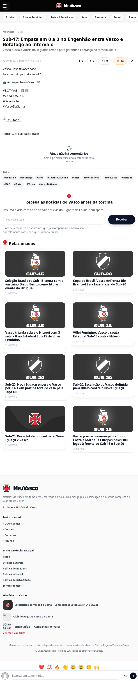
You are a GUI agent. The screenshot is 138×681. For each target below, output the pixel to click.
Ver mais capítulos (14, 633)
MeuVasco (9, 31)
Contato (9, 529)
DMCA (6, 557)
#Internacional (92, 177)
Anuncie (10, 540)
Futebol (10, 17)
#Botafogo (26, 177)
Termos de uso (11, 585)
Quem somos (12, 523)
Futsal (117, 17)
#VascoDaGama (48, 184)
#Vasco (31, 184)
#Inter (75, 177)
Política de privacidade (17, 580)
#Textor (18, 184)
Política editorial (13, 574)
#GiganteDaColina (57, 177)
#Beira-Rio (10, 177)
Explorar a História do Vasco (20, 507)
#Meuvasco (111, 177)
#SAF (7, 184)
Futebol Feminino (32, 17)
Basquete (100, 17)
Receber (121, 219)
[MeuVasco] (69, 5)
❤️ (41, 667)
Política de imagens (15, 568)
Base (84, 17)
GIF (126, 675)
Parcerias (10, 535)
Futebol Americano (62, 17)
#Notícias (126, 177)
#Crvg (39, 177)
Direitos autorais (13, 562)
